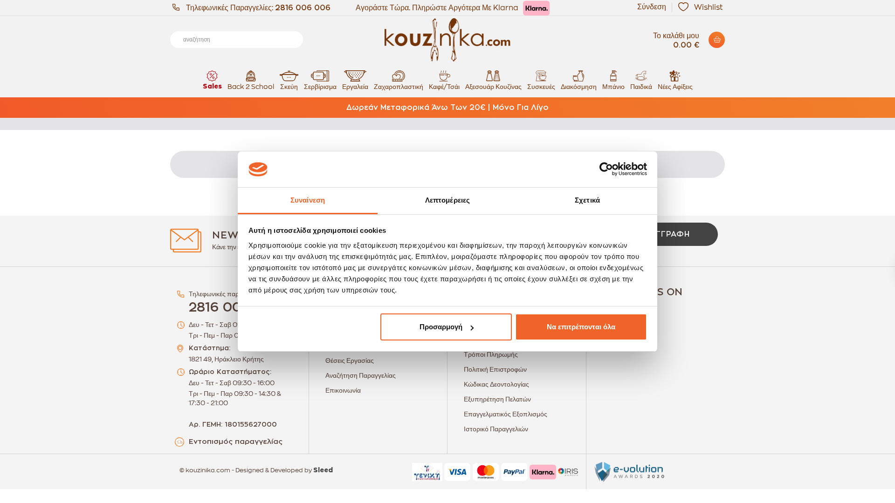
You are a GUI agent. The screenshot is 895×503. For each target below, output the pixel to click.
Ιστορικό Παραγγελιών (496, 429)
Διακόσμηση (579, 86)
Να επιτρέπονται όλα (581, 327)
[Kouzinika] (447, 40)
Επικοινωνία (343, 390)
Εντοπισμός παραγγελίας (235, 441)
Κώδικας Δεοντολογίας (496, 384)
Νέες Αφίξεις (675, 86)
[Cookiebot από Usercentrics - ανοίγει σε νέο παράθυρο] (606, 170)
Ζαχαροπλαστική (398, 86)
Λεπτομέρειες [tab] (447, 200)
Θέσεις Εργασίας (349, 360)
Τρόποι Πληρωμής (491, 354)
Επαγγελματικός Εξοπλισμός (505, 414)
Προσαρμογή (441, 327)
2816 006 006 (302, 8)
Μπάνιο (613, 86)
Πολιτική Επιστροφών (495, 369)
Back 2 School (250, 86)
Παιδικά (641, 86)
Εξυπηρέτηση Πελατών (497, 399)
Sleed (323, 470)
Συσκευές (541, 86)
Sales (212, 86)
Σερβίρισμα (320, 86)
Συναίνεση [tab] (307, 200)
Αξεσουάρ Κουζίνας (493, 86)
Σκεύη (289, 86)
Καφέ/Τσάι (444, 86)
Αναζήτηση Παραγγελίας (360, 375)
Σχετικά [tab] (587, 200)
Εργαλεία (355, 86)
